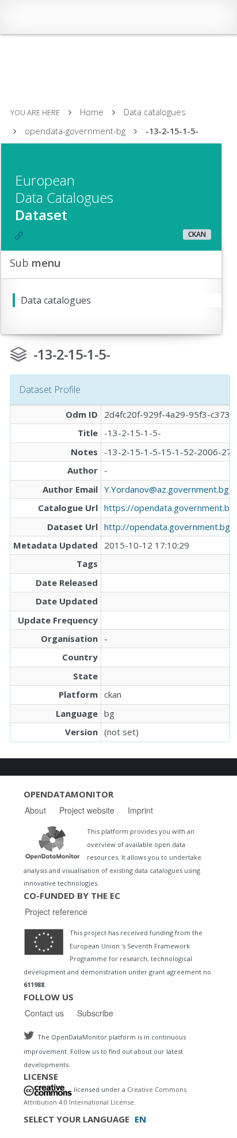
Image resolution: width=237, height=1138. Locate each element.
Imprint (140, 810)
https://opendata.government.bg (169, 507)
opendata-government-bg (75, 131)
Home (92, 112)
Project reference (56, 911)
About (35, 810)
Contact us (44, 1013)
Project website (86, 810)
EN (140, 1119)
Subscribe (95, 1013)
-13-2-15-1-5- (172, 131)
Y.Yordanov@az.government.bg (166, 489)
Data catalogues (155, 112)
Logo (52, 842)
